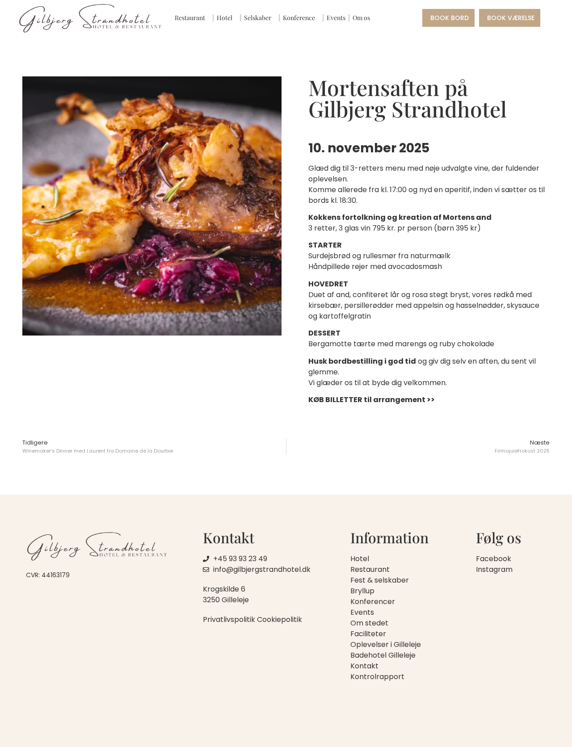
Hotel (224, 17)
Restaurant (190, 17)
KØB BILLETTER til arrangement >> (371, 399)
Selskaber (257, 17)
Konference (299, 17)
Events (336, 17)
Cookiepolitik (279, 619)
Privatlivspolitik (229, 619)
